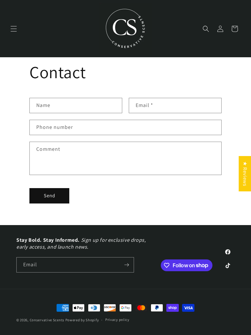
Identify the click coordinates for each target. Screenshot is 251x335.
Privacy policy (117, 319)
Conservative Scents (47, 320)
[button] (14, 29)
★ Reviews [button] (245, 173)
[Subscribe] (126, 265)
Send (49, 195)
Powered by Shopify (82, 320)
